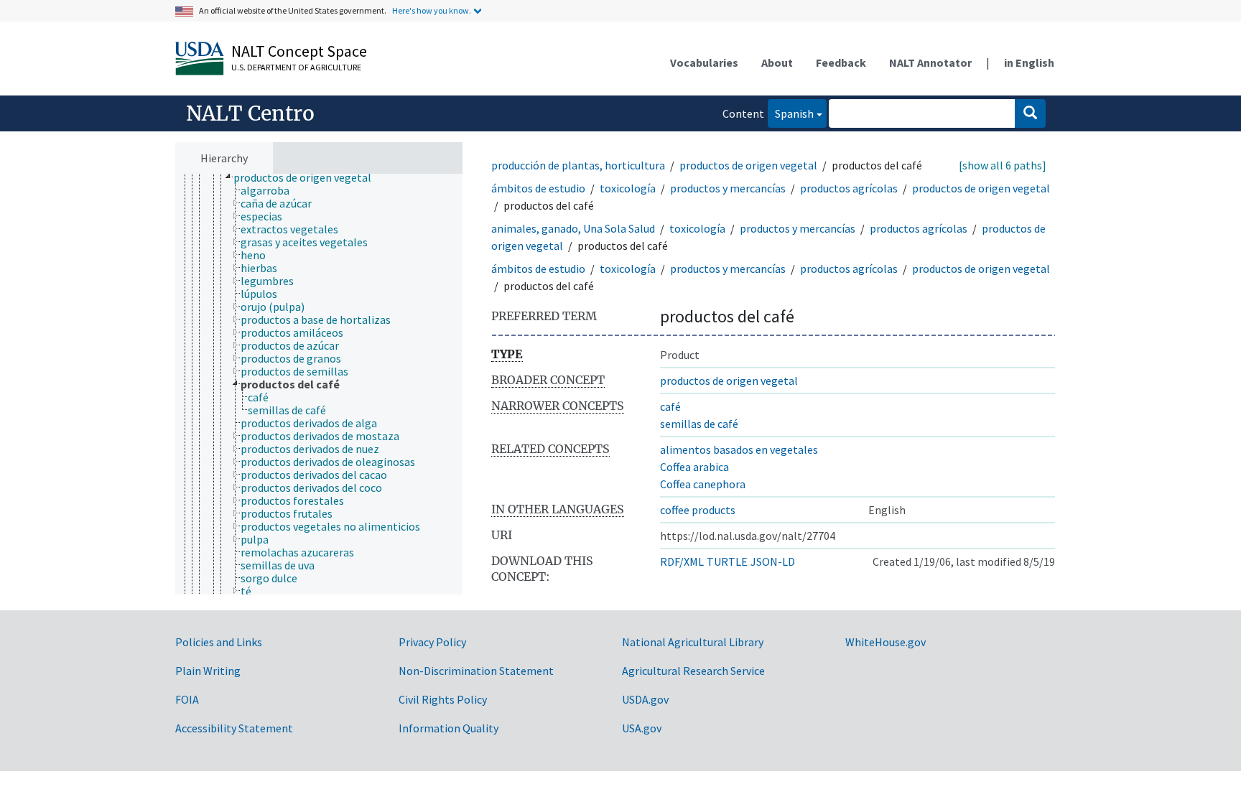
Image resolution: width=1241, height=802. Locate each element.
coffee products (697, 510)
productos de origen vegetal (748, 165)
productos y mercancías (728, 188)
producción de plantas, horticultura (578, 165)
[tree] (319, 384)
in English (1029, 62)
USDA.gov (645, 699)
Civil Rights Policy (443, 699)
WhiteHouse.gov (885, 642)
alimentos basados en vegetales (739, 449)
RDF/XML (682, 561)
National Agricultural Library (692, 642)
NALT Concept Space (299, 51)
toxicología (628, 188)
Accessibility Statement (234, 728)
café (670, 406)
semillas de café (699, 423)
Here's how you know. (431, 10)
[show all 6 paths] (1002, 165)
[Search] (1030, 113)
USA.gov (641, 728)
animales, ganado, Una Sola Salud (573, 228)
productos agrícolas (849, 188)
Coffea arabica (694, 467)
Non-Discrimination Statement (476, 670)
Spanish (791, 113)
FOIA (187, 699)
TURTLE (727, 561)
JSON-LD (772, 561)
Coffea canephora (702, 484)
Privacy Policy (432, 642)
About (777, 62)
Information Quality (448, 728)
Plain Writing (208, 670)
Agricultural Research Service (693, 670)
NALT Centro (250, 113)
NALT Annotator (930, 62)
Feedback (841, 62)
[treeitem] (308, 177)
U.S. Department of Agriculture (296, 67)
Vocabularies (704, 62)
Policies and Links (218, 642)
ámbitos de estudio (538, 188)
